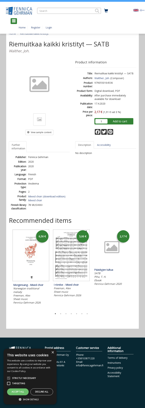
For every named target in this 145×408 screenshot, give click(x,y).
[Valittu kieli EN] (136, 9)
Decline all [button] (41, 391)
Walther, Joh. (102, 78)
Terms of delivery (117, 357)
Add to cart (120, 121)
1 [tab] (55, 313)
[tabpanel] (31, 267)
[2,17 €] (111, 265)
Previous (8, 269)
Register (35, 27)
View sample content (40, 132)
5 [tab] (76, 313)
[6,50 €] (30, 280)
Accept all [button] (18, 391)
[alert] (30, 376)
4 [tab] (71, 313)
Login (49, 27)
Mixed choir (35, 200)
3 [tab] (66, 313)
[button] (97, 11)
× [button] (52, 352)
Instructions (114, 362)
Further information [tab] (18, 146)
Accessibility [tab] (104, 145)
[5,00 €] (71, 280)
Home (22, 27)
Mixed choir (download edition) (46, 196)
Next (134, 269)
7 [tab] (87, 313)
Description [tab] (84, 145)
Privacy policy (115, 367)
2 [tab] (60, 313)
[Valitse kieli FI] (142, 9)
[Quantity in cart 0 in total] (106, 11)
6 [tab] (82, 313)
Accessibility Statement (114, 374)
